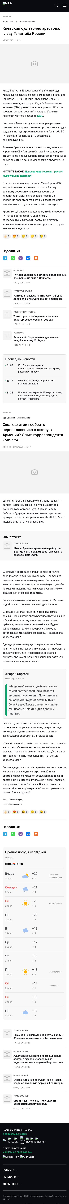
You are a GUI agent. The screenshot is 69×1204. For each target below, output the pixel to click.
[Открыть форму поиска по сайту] (56, 5)
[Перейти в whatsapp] (12, 258)
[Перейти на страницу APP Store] (27, 1158)
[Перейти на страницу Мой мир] (23, 1140)
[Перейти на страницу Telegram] (40, 1140)
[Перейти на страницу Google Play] (11, 1158)
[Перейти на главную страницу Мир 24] (8, 5)
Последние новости (20, 359)
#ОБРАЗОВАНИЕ (23, 418)
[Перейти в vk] (28, 258)
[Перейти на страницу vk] (5, 1140)
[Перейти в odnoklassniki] (36, 258)
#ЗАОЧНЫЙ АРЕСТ (10, 22)
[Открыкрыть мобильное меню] (64, 5)
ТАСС (40, 115)
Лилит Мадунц (15, 799)
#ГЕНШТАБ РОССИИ (27, 22)
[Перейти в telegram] (5, 258)
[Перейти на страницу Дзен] (29, 1140)
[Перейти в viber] (20, 258)
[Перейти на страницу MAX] (11, 1140)
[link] (18, 270)
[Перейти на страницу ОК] (17, 1140)
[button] (5, 258)
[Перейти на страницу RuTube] (34, 1140)
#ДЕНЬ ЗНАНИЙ (9, 418)
